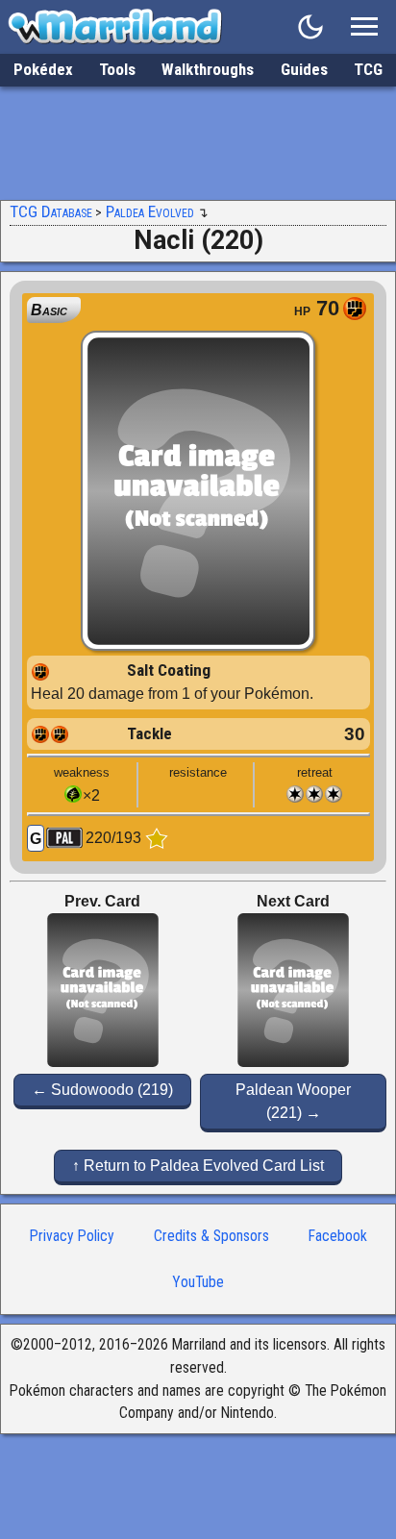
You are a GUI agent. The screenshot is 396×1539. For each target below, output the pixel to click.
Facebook (338, 1236)
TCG (368, 69)
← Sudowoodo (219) (102, 1089)
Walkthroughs (207, 69)
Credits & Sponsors (211, 1236)
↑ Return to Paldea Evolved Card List (198, 1165)
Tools (117, 69)
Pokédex (43, 69)
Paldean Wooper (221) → (293, 1101)
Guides (304, 69)
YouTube (198, 1282)
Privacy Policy (72, 1236)
